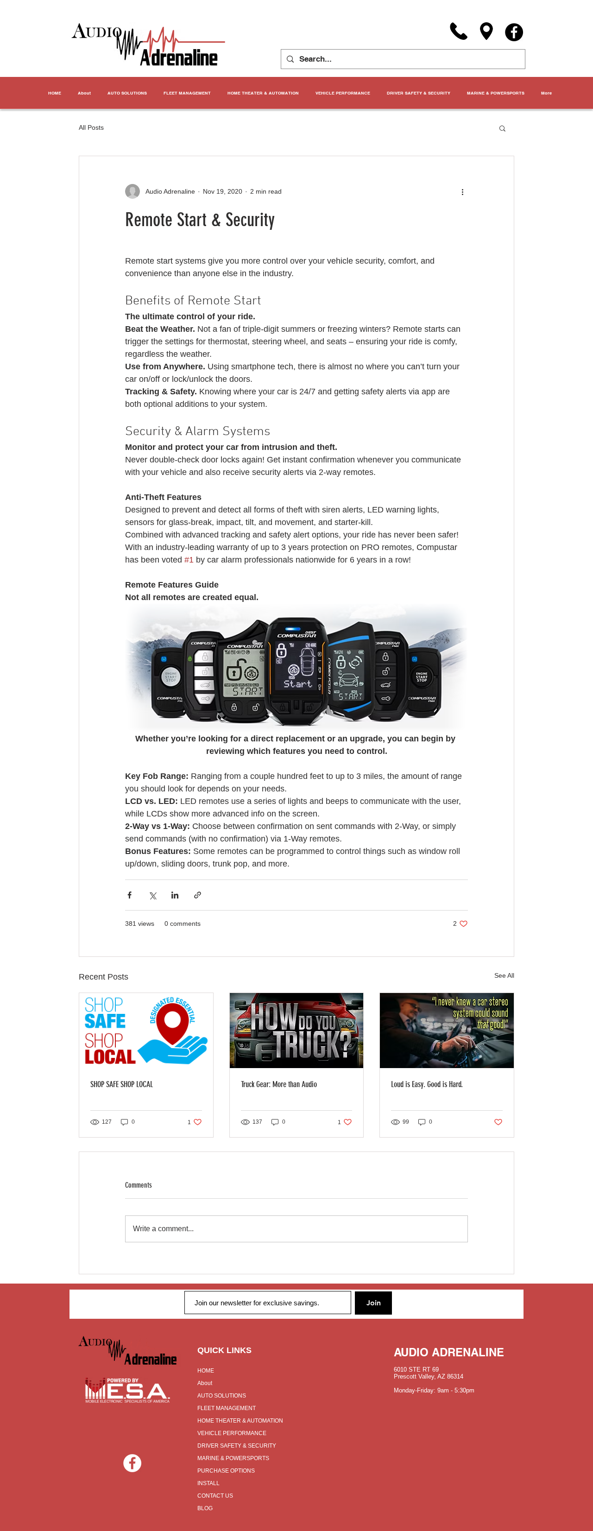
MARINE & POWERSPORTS (233, 1458)
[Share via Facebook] (129, 895)
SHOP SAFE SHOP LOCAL (121, 1084)
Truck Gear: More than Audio (279, 1084)
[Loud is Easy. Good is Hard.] (447, 1030)
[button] (502, 128)
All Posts (91, 127)
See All (504, 975)
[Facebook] (514, 32)
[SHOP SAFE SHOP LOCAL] (146, 1030)
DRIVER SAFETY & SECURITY (236, 1445)
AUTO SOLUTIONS (221, 1395)
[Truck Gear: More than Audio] (297, 1030)
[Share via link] (197, 895)
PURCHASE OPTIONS (226, 1471)
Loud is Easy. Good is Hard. (427, 1084)
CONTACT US (215, 1496)
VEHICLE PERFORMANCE (231, 1433)
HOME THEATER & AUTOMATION (240, 1420)
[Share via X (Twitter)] (152, 895)
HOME (205, 1370)
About (204, 1383)
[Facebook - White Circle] (132, 1463)
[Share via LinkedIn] (174, 895)
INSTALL (208, 1483)
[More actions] (462, 191)
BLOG (205, 1508)
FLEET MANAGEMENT (226, 1408)
